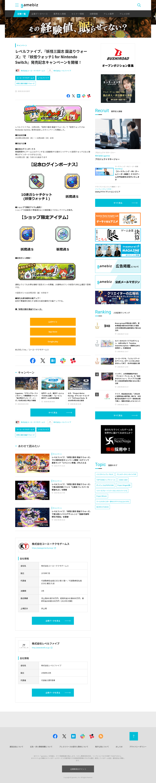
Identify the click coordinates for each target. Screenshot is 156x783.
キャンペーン (22, 45)
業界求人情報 (59, 13)
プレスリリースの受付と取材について (73, 746)
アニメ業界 (108, 13)
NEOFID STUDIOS (102, 507)
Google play (53, 341)
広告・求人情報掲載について (41, 746)
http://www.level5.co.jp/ (41, 647)
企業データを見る (53, 620)
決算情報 (94, 13)
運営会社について (16, 746)
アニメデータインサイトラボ (126, 474)
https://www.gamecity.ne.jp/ (42, 548)
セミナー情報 (77, 13)
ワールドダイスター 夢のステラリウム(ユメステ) (112, 501)
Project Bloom (101, 496)
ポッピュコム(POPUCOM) (105, 485)
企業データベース (39, 13)
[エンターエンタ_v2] (118, 88)
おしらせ (119, 746)
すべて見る (52, 412)
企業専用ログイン (77, 769)
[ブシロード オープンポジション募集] (118, 57)
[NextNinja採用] (118, 439)
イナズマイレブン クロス (104, 474)
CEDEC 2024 (123, 480)
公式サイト (52, 321)
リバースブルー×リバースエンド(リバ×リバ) (111, 491)
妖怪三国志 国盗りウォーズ (25, 83)
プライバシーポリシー (138, 746)
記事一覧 (21, 13)
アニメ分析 (124, 13)
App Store (53, 331)
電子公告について (102, 746)
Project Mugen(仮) (124, 485)
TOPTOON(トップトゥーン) (105, 480)
